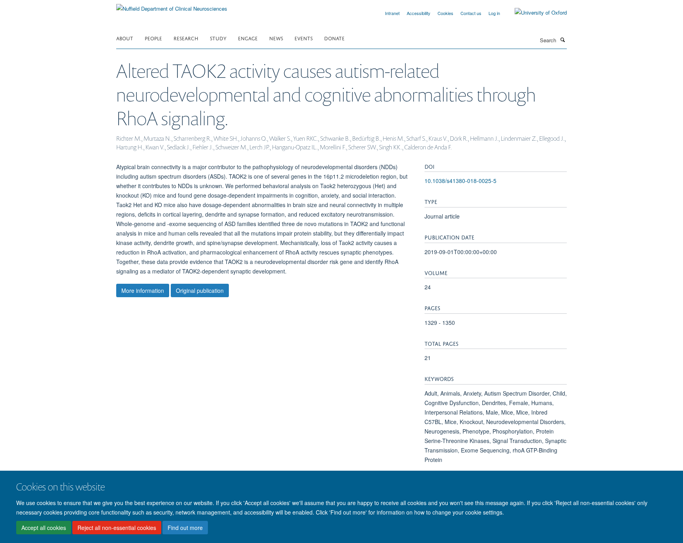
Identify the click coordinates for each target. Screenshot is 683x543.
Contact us (470, 13)
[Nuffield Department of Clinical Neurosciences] (171, 5)
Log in (494, 13)
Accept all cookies (43, 528)
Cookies (445, 13)
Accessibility (418, 13)
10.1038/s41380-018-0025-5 (460, 181)
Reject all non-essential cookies (116, 528)
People (153, 37)
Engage (248, 37)
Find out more (185, 528)
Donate (334, 37)
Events (303, 37)
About (124, 37)
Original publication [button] (200, 290)
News (276, 37)
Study (218, 37)
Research (186, 37)
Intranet (392, 13)
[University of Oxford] (535, 12)
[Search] (562, 39)
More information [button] (142, 290)
